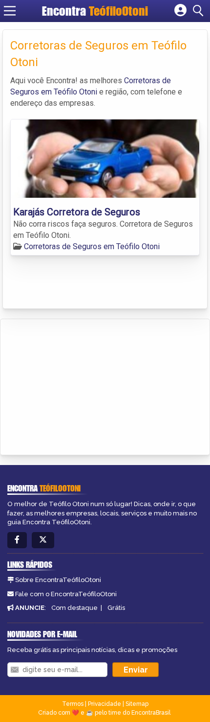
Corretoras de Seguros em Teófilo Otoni (92, 246)
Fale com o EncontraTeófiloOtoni (66, 594)
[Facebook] (17, 540)
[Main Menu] (10, 11)
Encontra (95, 10)
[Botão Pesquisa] (199, 10)
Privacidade (104, 703)
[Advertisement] (81, 385)
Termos (73, 703)
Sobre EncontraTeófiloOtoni (58, 579)
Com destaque (74, 607)
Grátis (116, 607)
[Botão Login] (180, 11)
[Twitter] (43, 540)
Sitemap (137, 703)
